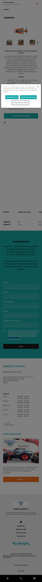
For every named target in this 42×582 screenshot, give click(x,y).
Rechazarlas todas (12, 97)
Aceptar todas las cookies (28, 97)
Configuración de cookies (20, 103)
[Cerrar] (38, 87)
